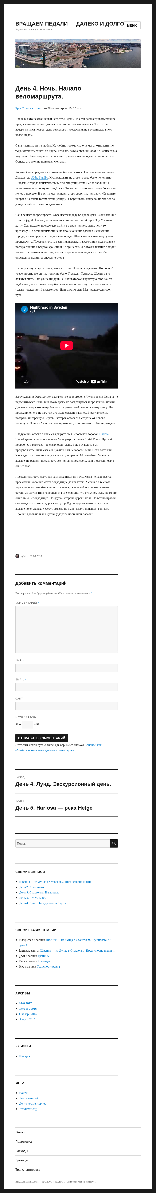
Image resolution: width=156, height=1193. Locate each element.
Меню (132, 25)
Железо (20, 1132)
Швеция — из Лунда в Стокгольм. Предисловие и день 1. (56, 882)
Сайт (19, 698)
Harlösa (104, 434)
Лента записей (28, 1098)
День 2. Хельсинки (31, 887)
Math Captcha (26, 717)
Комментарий (27, 602)
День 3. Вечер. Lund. (32, 898)
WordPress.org (28, 1109)
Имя (19, 660)
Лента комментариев (32, 1103)
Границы (43, 956)
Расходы (21, 1151)
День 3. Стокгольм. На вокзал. (39, 892)
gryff (23, 556)
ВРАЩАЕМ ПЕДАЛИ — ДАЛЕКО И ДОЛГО (69, 23)
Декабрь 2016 (28, 1008)
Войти (23, 1093)
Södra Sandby (39, 177)
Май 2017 (25, 1003)
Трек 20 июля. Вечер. (29, 108)
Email (20, 679)
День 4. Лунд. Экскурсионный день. (43, 903)
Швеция (24, 1056)
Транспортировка (48, 966)
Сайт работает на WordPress (81, 1181)
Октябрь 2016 (28, 1014)
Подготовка (23, 1141)
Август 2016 (27, 1019)
